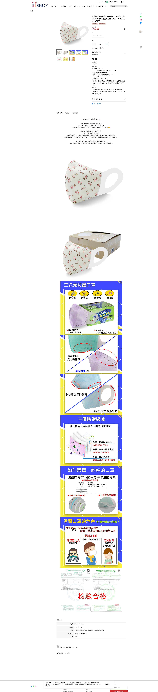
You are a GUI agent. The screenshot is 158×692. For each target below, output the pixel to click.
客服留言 (88, 689)
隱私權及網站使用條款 (68, 691)
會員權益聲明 (89, 691)
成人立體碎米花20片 (98, 35)
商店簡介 (65, 689)
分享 (95, 103)
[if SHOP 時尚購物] (39, 4)
